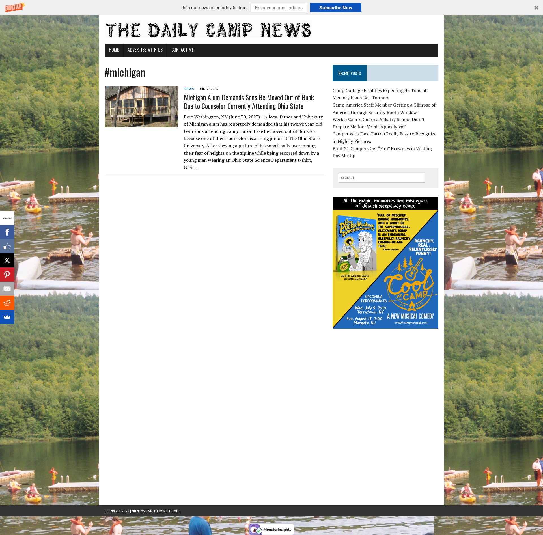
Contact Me (182, 49)
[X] (7, 260)
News (189, 89)
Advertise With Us (145, 49)
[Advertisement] (385, 372)
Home (114, 49)
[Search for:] (381, 177)
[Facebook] (7, 232)
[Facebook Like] (7, 246)
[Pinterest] (7, 275)
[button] (271, 7)
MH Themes (171, 510)
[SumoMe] (7, 317)
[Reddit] (7, 303)
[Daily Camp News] (271, 29)
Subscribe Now (335, 7)
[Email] (7, 289)
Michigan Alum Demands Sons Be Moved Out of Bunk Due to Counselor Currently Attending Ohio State (249, 101)
